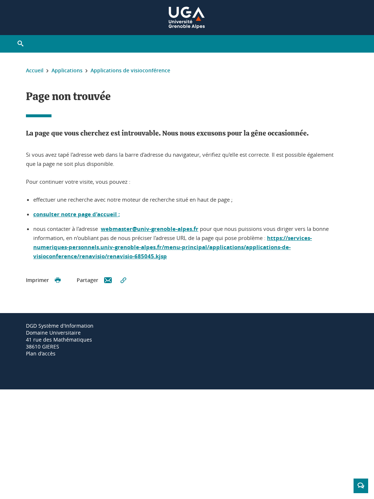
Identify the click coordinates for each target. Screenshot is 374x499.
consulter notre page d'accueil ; (76, 214)
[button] (20, 44)
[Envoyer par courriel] (108, 280)
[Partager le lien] (123, 280)
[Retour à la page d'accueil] (187, 17)
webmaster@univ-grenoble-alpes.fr (149, 229)
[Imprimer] (57, 280)
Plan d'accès (41, 353)
